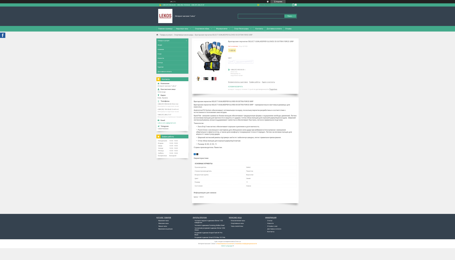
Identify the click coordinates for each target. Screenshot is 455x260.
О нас (160, 54)
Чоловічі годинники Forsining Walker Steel (209, 225)
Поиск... (290, 16)
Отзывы (288, 29)
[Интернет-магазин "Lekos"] (165, 16)
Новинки (161, 49)
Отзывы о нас (272, 226)
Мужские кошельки (165, 229)
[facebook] (195, 154)
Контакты (259, 29)
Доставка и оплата (274, 29)
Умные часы (162, 226)
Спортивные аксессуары (183, 35)
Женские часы (163, 223)
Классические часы (238, 220)
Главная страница (165, 29)
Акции (160, 45)
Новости (161, 58)
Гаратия (160, 67)
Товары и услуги (166, 35)
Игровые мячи (221, 29)
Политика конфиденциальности (246, 243)
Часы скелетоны (237, 226)
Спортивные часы (237, 223)
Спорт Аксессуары (241, 29)
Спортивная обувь (202, 29)
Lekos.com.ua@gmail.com (167, 123)
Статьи (160, 63)
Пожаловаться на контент (225, 243)
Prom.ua (238, 241)
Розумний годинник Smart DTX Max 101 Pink (210, 237)
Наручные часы (182, 29)
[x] (197, 154)
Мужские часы (163, 220)
